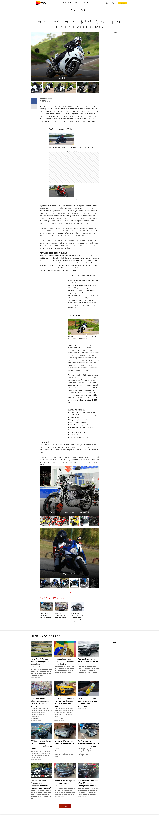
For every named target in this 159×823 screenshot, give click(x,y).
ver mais (64, 806)
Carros (79, 10)
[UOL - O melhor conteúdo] (41, 3)
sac (105, 3)
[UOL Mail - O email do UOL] (108, 3)
